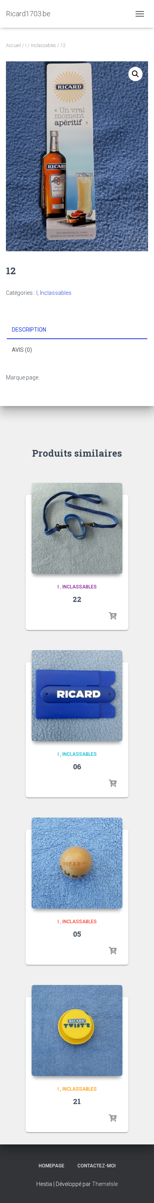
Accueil (13, 45)
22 (77, 599)
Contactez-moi (96, 1166)
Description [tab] (29, 329)
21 (77, 1101)
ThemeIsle (105, 1184)
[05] (77, 863)
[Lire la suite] (112, 616)
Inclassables (43, 45)
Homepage (51, 1166)
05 (77, 934)
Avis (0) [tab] (22, 350)
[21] (77, 1030)
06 (77, 766)
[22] (77, 528)
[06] (77, 695)
